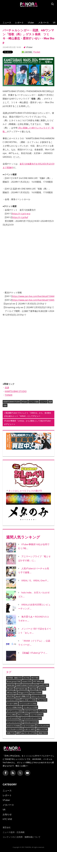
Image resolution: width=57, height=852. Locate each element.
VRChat (11, 677)
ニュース (7, 22)
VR (54, 22)
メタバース (43, 22)
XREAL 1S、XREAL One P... (35, 565)
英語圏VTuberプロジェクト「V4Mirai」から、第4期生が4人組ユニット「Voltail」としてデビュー (27, 399)
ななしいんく (38, 681)
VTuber (31, 22)
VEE (32, 674)
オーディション (14, 696)
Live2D (43, 670)
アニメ (42, 685)
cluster (26, 666)
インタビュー (30, 692)
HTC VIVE (38, 666)
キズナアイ (30, 696)
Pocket (36, 51)
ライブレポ (43, 710)
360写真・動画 (14, 663)
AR (34, 663)
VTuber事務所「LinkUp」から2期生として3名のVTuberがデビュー (27, 407)
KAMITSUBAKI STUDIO (16, 376)
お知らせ (7, 799)
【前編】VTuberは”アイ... (34, 637)
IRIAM (10, 670)
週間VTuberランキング (26, 718)
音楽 (5, 390)
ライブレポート (14, 714)
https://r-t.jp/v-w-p (21, 213)
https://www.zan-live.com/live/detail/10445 (33, 299)
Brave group (13, 666)
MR (10, 674)
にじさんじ (13, 685)
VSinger (23, 677)
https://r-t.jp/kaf (20, 217)
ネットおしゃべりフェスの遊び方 (25, 475)
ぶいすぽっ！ (29, 685)
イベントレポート (27, 688)
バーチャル (13, 703)
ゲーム (11, 699)
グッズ (42, 696)
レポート (19, 22)
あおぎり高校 (23, 681)
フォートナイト (14, 707)
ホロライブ (13, 710)
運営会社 (7, 812)
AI (26, 663)
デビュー (23, 699)
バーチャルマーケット (31, 703)
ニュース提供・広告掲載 (14, 817)
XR (10, 681)
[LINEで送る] (27, 51)
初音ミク (42, 714)
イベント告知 (34, 386)
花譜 (7, 372)
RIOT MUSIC (21, 674)
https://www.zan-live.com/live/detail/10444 (33, 296)
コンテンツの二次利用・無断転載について (21, 821)
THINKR (8, 379)
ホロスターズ (31, 707)
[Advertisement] (28, 13)
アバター (12, 688)
